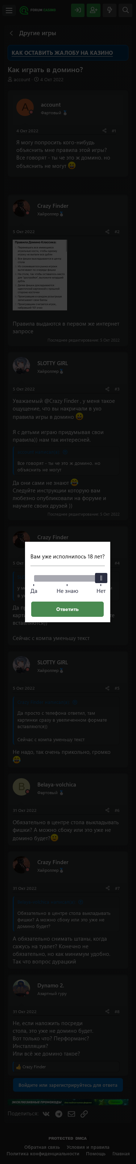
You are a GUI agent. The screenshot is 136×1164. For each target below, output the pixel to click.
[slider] (101, 578)
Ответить (67, 609)
